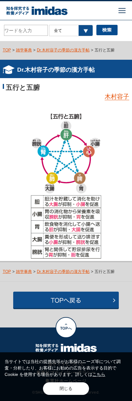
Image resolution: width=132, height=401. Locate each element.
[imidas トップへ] (37, 10)
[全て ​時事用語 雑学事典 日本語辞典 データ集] (70, 30)
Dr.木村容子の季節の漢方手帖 (63, 50)
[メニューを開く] (122, 10)
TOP (7, 50)
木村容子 (117, 96)
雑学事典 (24, 50)
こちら (98, 374)
